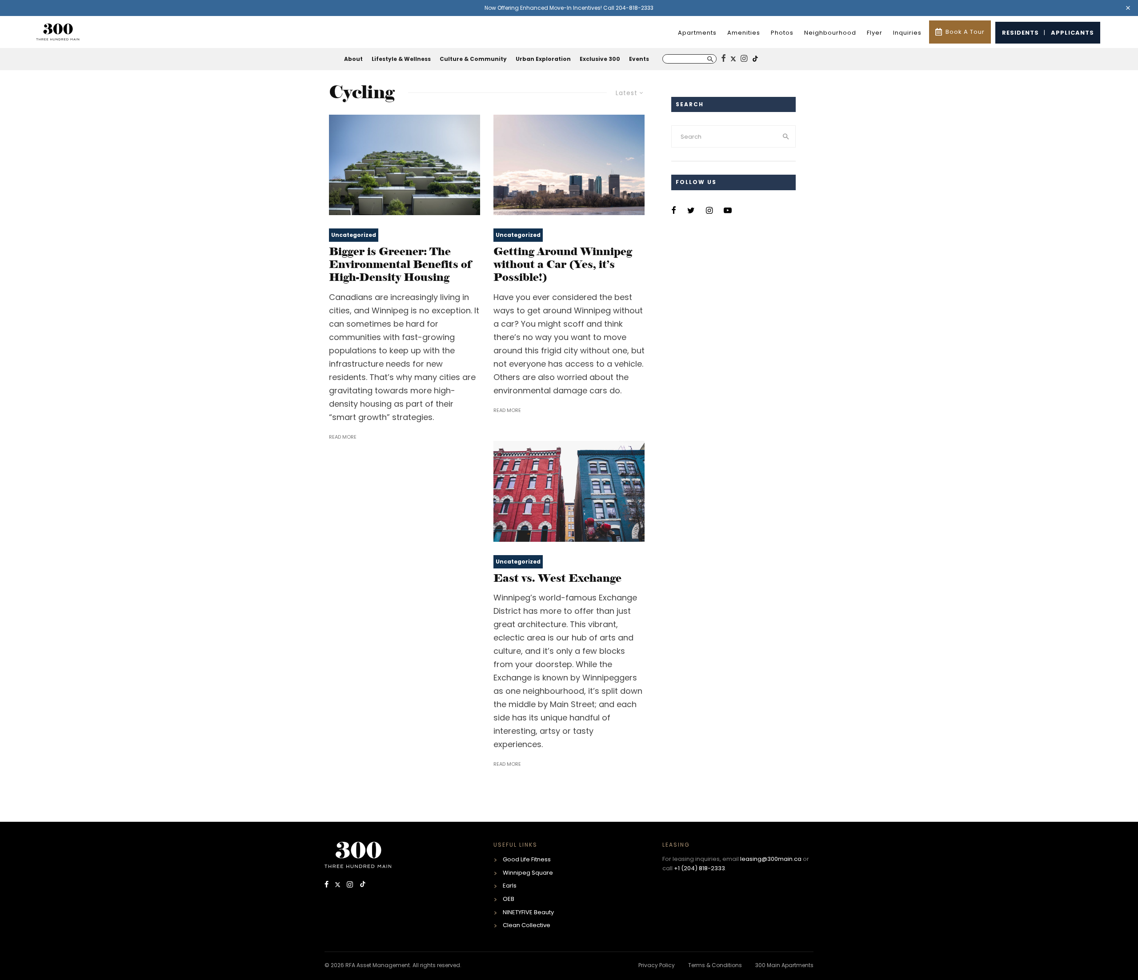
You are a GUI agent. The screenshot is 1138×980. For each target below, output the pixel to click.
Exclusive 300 (600, 59)
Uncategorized (353, 235)
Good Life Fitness (527, 859)
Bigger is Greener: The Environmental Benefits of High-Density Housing (400, 264)
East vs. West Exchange (557, 578)
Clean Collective (526, 925)
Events (639, 59)
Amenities (743, 32)
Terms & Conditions (715, 965)
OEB (508, 899)
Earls (510, 885)
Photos (782, 32)
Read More (343, 436)
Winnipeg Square (528, 872)
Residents (1020, 32)
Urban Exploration (543, 59)
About (353, 59)
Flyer (874, 32)
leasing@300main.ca (770, 859)
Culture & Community (473, 59)
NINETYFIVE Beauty (528, 912)
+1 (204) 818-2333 (699, 868)
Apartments (697, 32)
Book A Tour (965, 32)
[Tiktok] (362, 885)
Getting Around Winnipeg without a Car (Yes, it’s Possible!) (562, 264)
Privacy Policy (656, 965)
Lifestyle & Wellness (401, 59)
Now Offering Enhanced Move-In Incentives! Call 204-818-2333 (569, 8)
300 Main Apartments (784, 965)
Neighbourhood (830, 32)
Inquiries (907, 32)
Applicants (1072, 32)
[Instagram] (351, 885)
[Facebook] (327, 885)
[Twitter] (338, 885)
